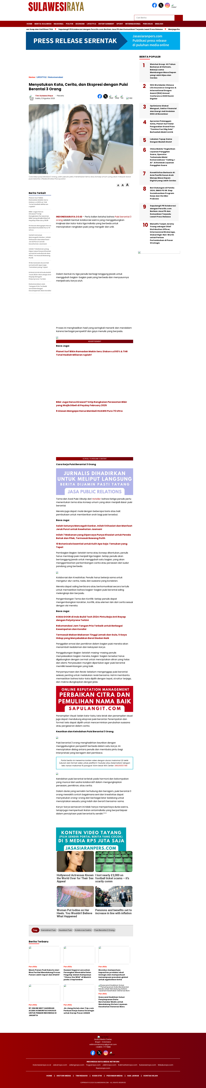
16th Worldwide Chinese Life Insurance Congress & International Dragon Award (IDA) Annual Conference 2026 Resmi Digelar (163, 92)
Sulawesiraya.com (147, 1065)
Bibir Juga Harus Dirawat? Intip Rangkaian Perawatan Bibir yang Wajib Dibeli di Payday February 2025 (91, 403)
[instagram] (168, 7)
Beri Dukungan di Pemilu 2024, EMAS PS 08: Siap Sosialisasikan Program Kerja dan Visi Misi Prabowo (162, 193)
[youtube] (174, 7)
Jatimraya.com (109, 1065)
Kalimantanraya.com (127, 1065)
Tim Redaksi (82, 1075)
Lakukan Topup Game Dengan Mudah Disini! (161, 140)
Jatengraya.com (76, 1065)
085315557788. (121, 765)
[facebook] (155, 7)
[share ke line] (123, 98)
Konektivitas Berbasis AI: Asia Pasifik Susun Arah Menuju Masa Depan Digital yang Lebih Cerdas (163, 176)
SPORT (119, 23)
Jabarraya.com (60, 1065)
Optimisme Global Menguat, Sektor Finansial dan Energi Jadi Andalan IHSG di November (163, 110)
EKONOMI (80, 23)
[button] (118, 185)
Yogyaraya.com (93, 1065)
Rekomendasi (55, 77)
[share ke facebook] (100, 98)
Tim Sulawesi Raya (44, 95)
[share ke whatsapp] (112, 98)
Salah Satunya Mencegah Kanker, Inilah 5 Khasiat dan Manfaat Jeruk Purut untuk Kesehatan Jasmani (94, 527)
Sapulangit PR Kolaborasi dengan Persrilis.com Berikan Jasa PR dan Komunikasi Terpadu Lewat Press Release (87, 29)
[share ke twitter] (106, 98)
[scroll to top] (197, 1083)
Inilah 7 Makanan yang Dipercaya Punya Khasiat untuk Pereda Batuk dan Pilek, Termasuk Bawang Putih (93, 536)
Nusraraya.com (103, 1068)
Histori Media (64, 1075)
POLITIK (69, 23)
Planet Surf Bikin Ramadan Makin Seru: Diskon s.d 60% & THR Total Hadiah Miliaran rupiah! (92, 353)
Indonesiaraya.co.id (42, 1065)
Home (29, 23)
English (159, 23)
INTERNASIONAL (133, 23)
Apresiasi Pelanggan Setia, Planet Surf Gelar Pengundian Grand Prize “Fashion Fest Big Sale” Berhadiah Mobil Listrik (162, 127)
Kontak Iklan (150, 1075)
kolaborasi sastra (83, 930)
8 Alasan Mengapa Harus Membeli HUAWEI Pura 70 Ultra (89, 411)
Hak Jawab (133, 1075)
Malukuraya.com (165, 1065)
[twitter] (161, 7)
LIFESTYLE (91, 23)
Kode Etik (97, 1075)
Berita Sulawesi (42, 23)
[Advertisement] (81, 65)
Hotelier (96, 498)
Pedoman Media (115, 1075)
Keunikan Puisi (65, 930)
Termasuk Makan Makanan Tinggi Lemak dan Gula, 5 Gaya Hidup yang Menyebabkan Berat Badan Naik (91, 636)
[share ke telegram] (118, 98)
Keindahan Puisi (48, 930)
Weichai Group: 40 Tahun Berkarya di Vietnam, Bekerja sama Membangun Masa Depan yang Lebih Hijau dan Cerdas (163, 71)
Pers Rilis (148, 23)
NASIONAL (59, 23)
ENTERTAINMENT (106, 23)
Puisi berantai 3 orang (104, 930)
